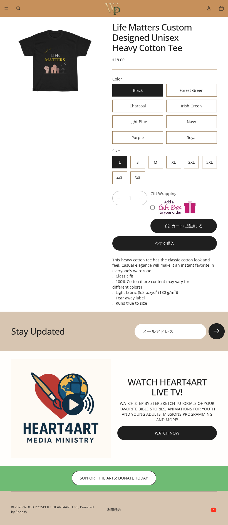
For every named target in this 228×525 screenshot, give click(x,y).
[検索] (18, 8)
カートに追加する (187, 225)
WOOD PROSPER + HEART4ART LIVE (50, 507)
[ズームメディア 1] (55, 60)
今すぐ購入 (164, 243)
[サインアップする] (217, 331)
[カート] (221, 8)
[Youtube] (213, 509)
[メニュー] (6, 8)
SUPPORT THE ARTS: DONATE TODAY (114, 478)
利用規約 (114, 509)
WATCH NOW (167, 433)
